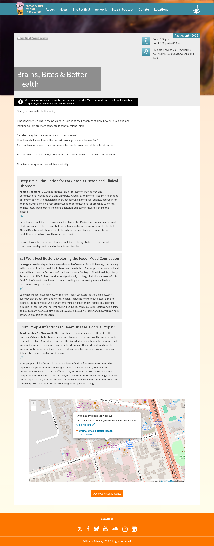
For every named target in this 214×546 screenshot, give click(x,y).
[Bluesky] (96, 529)
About (50, 9)
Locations (161, 9)
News (64, 9)
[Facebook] (88, 528)
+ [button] (33, 403)
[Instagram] (125, 529)
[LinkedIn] (134, 529)
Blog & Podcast (122, 9)
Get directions (84, 424)
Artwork (101, 9)
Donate (143, 9)
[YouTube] (105, 528)
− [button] (33, 408)
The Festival (81, 9)
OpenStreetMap (167, 480)
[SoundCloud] (115, 528)
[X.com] (80, 529)
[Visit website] (22, 216)
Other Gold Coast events (32, 38)
